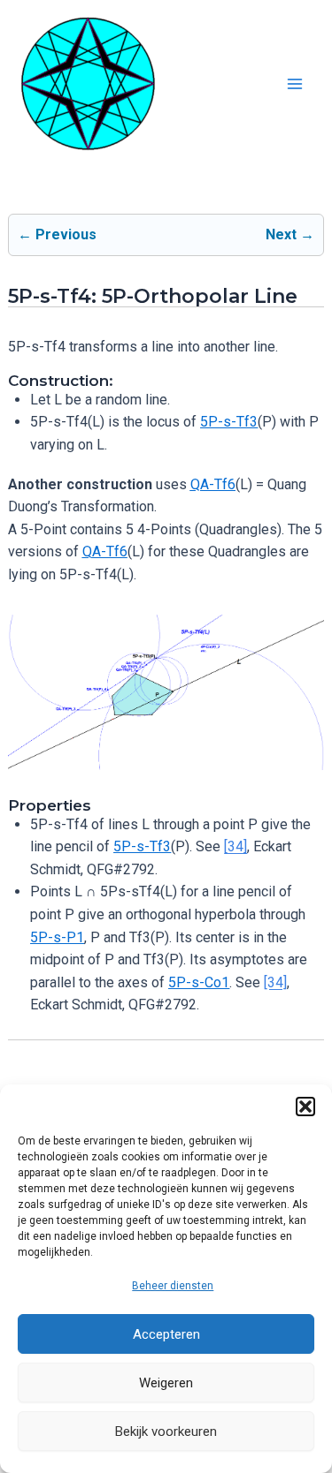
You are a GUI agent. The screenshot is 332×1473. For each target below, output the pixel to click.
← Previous (57, 234)
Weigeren (166, 1383)
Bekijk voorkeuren (166, 1431)
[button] (305, 1106)
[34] (235, 846)
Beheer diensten (172, 1286)
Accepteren (166, 1334)
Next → (290, 234)
